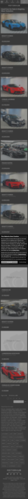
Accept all (9, 262)
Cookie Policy (15, 250)
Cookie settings (22, 262)
